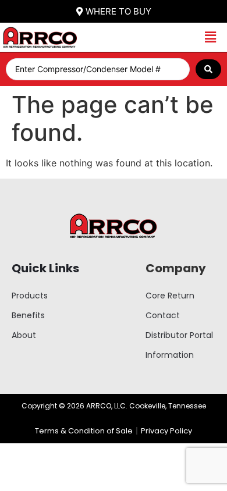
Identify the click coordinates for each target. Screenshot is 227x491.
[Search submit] (208, 69)
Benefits (28, 315)
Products (30, 295)
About (24, 335)
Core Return (170, 295)
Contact (163, 315)
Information (170, 355)
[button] (210, 37)
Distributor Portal (179, 335)
